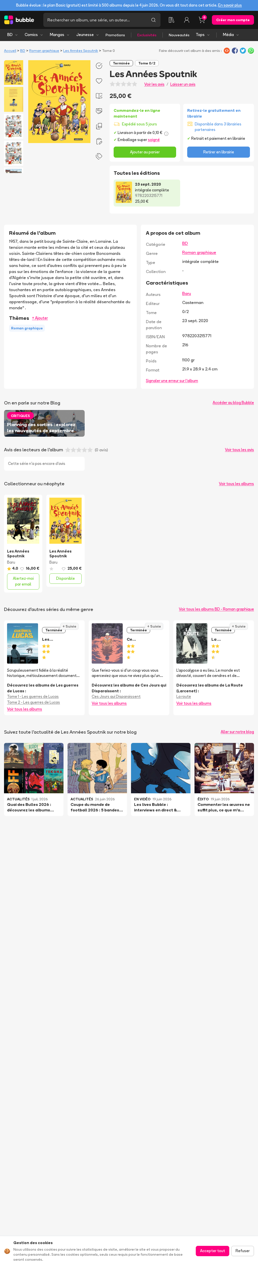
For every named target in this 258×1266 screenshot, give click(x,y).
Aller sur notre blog (237, 731)
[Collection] (172, 20)
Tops (200, 34)
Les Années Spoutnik (80, 50)
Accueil (10, 50)
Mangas (57, 34)
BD (10, 34)
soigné (154, 139)
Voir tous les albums (236, 483)
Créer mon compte (233, 20)
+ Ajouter (40, 318)
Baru (186, 293)
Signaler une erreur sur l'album (172, 380)
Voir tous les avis (239, 449)
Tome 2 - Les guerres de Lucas (33, 702)
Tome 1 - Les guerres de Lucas (33, 696)
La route (183, 696)
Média (228, 34)
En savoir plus (230, 5)
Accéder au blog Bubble (233, 402)
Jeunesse (85, 34)
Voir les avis (154, 84)
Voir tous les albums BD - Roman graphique (216, 609)
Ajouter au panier (145, 152)
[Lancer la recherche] (153, 20)
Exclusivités (146, 35)
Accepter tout (212, 1250)
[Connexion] (187, 20)
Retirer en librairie (218, 152)
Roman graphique (44, 50)
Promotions (115, 35)
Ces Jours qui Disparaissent (116, 696)
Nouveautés (179, 35)
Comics (31, 34)
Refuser (243, 1250)
